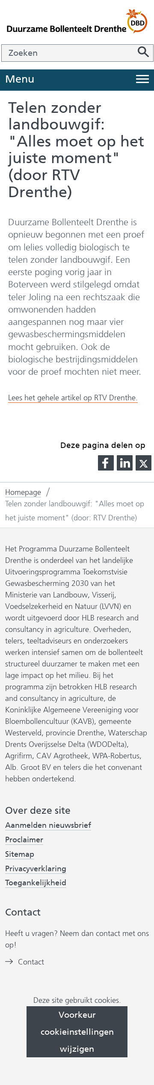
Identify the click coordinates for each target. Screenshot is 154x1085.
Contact (31, 962)
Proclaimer (24, 839)
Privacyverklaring (35, 869)
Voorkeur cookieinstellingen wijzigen (77, 1032)
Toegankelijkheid (35, 883)
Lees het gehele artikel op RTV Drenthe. (73, 398)
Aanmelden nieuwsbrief (48, 825)
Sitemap (19, 854)
